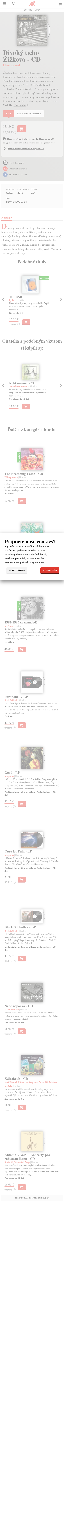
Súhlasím (51, 570)
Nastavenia (18, 570)
